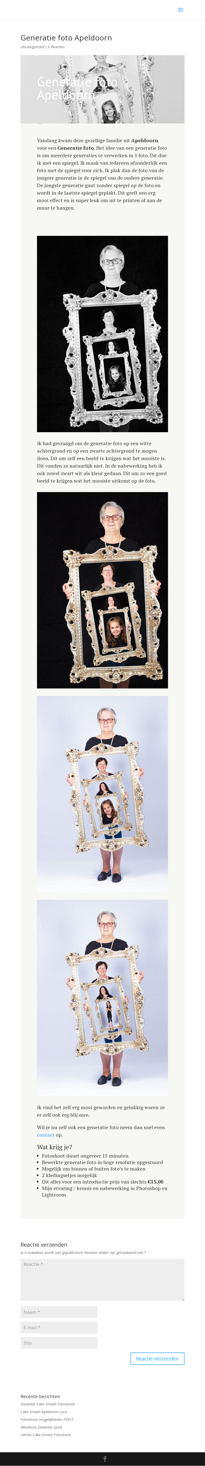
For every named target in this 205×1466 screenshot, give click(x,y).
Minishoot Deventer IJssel (41, 1427)
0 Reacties (56, 46)
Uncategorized (32, 46)
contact (46, 1134)
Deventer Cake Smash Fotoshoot (47, 1404)
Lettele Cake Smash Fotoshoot (45, 1434)
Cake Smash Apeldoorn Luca (43, 1411)
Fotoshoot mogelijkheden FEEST (47, 1419)
